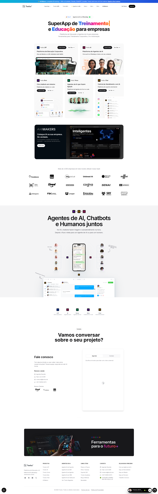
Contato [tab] (111, 356)
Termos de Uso (85, 490)
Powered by (146, 486)
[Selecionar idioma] (145, 490)
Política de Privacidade (97, 490)
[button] (79, 142)
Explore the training (114, 1)
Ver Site (70, 47)
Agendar (132, 6)
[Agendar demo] (154, 490)
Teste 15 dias (62, 47)
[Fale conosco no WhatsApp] (4, 490)
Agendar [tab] (94, 356)
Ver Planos (124, 6)
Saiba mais (41, 145)
